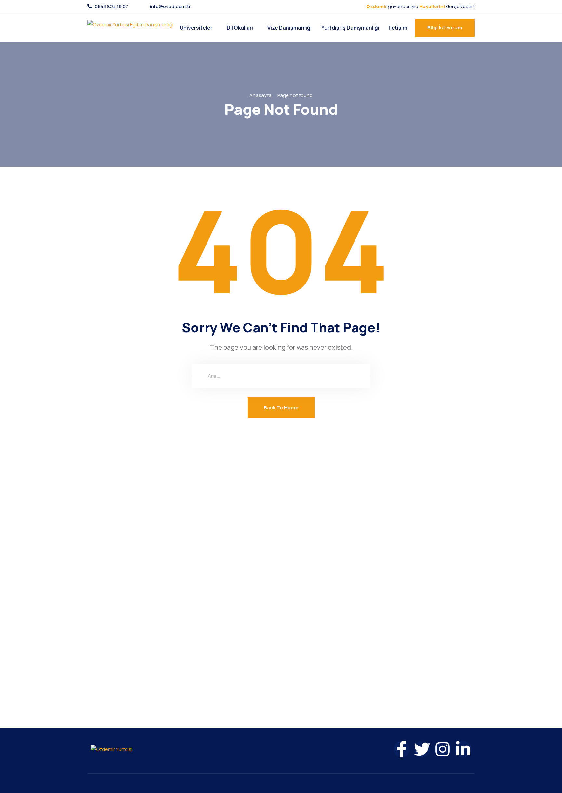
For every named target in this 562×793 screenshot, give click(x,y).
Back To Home (281, 407)
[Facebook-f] (402, 749)
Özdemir (376, 6)
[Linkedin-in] (463, 749)
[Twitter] (422, 749)
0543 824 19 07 (111, 6)
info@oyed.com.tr (170, 6)
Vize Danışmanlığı (289, 27)
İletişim (398, 27)
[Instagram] (443, 749)
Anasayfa (260, 95)
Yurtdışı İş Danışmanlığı (350, 27)
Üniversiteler (196, 27)
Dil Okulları (240, 27)
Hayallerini (432, 6)
